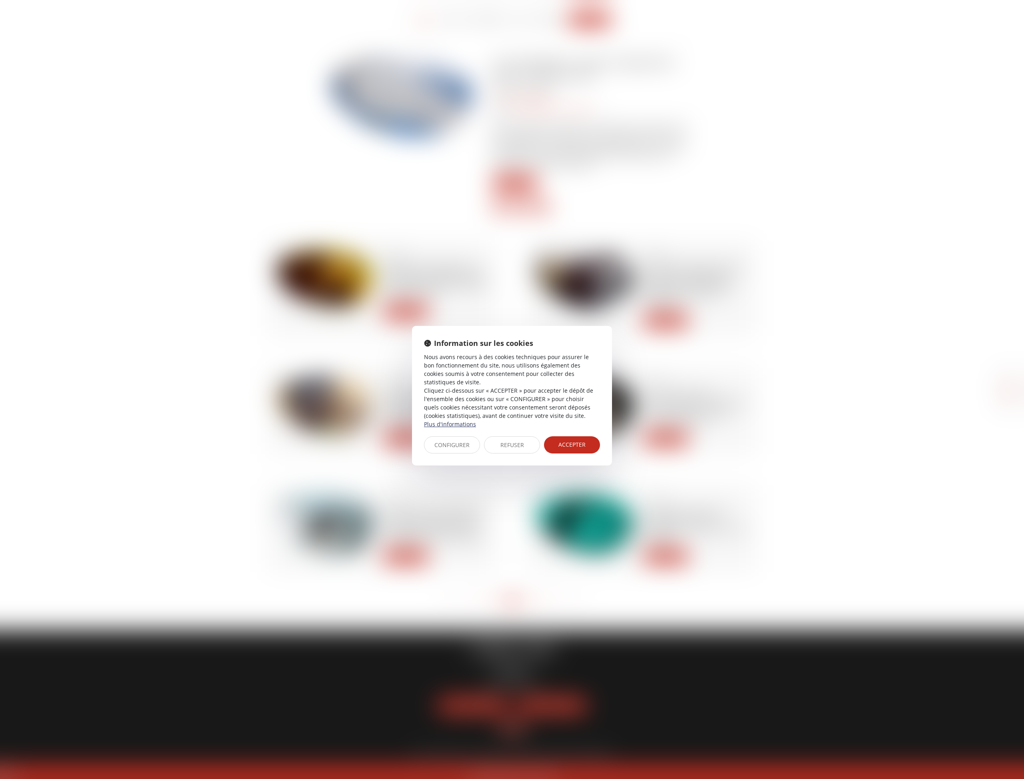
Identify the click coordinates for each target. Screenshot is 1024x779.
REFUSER (512, 445)
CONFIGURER (452, 445)
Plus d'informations (450, 424)
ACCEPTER (572, 444)
